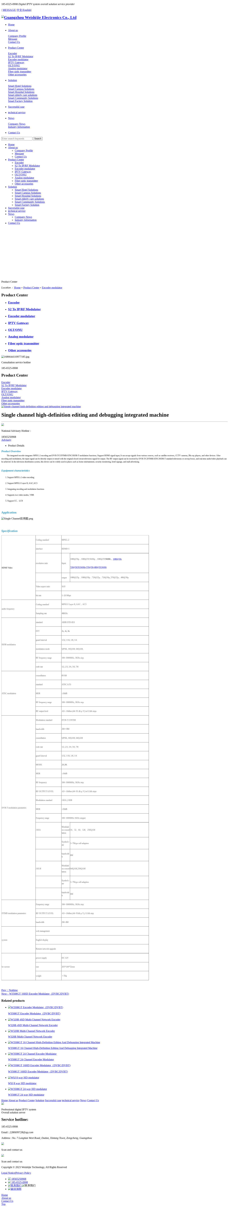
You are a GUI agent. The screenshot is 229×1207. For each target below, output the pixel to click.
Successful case (16, 207)
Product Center (16, 159)
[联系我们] (15, 1185)
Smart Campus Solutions (28, 192)
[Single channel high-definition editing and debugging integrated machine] (41, 406)
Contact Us (21, 156)
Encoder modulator (25, 168)
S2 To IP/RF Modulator (27, 165)
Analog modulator (24, 177)
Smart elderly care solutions (29, 198)
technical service (16, 210)
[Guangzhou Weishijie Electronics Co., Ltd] (38, 17)
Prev (9, 990)
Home (11, 144)
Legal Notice (8, 1172)
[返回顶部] (14, 1189)
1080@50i (117, 559)
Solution (12, 186)
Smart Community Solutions (30, 201)
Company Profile (24, 150)
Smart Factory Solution (27, 204)
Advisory (6, 439)
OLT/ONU (21, 174)
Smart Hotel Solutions (26, 189)
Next (35, 993)
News (11, 214)
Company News (23, 217)
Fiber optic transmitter (26, 180)
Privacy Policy (23, 1172)
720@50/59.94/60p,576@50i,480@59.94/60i (88, 567)
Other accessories (24, 183)
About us (13, 147)
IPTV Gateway (23, 171)
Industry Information (26, 220)
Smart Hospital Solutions (28, 195)
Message (19, 153)
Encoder (19, 162)
